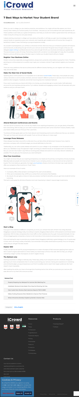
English (20, 307)
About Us (31, 344)
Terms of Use (52, 394)
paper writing (13, 50)
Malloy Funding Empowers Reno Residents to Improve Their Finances (27, 294)
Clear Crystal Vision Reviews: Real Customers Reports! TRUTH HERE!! (27, 290)
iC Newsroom (32, 329)
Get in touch (7, 376)
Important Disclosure (62, 394)
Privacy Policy (43, 394)
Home (30, 324)
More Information (8, 393)
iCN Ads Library (32, 353)
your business (37, 163)
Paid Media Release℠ (58, 324)
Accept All (28, 393)
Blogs (30, 326)
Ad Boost (56, 326)
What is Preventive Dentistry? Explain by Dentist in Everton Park (26, 297)
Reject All (19, 393)
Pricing (31, 338)
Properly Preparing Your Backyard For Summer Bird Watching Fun (26, 282)
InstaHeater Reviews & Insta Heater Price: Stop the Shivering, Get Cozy (27, 286)
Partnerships (32, 341)
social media (48, 75)
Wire (15, 307)
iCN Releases (32, 350)
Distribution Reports (34, 335)
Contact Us (31, 347)
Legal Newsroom (33, 332)
